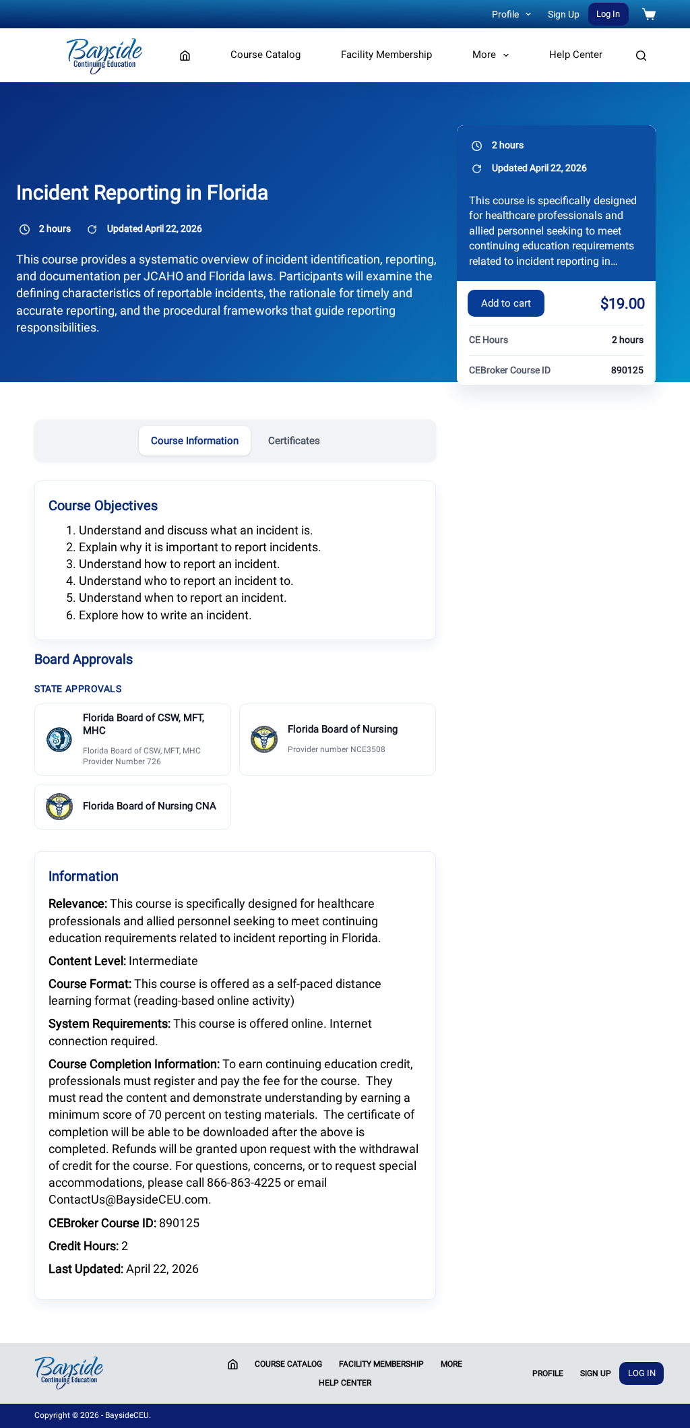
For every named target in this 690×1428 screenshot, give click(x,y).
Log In (608, 14)
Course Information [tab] (195, 441)
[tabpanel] (235, 889)
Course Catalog (265, 55)
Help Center (575, 55)
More (484, 55)
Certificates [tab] (294, 441)
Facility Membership (386, 55)
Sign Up (563, 14)
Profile (505, 14)
